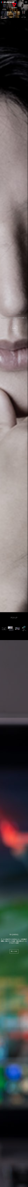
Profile (14, 328)
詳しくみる (14, 951)
